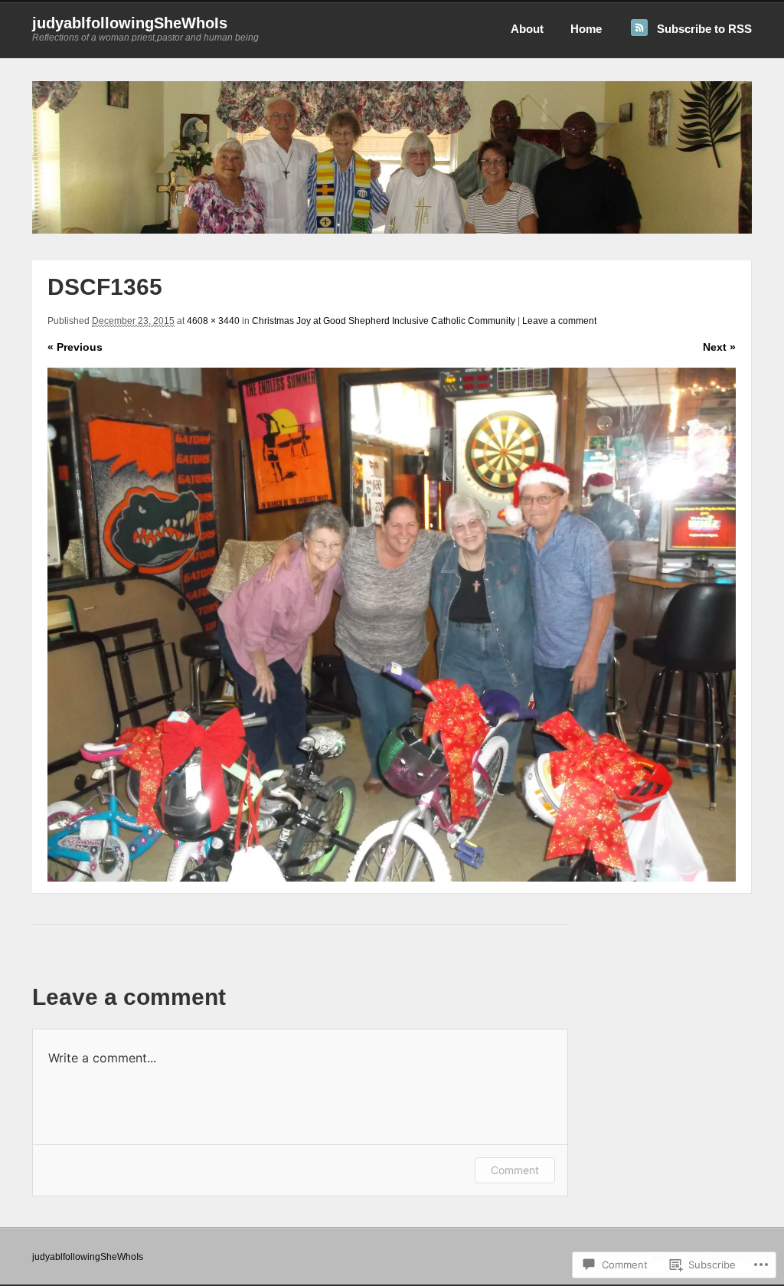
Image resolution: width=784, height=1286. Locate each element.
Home (586, 28)
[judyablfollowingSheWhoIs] (392, 230)
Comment (515, 1169)
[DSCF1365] (391, 625)
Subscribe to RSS (704, 28)
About (527, 28)
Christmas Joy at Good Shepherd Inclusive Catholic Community (383, 321)
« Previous (75, 347)
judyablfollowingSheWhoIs (129, 23)
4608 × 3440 (213, 321)
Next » (719, 347)
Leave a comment (559, 321)
